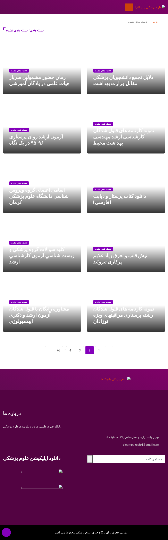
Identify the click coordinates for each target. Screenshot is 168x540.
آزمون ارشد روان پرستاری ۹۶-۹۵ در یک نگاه (36, 139)
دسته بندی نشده (103, 70)
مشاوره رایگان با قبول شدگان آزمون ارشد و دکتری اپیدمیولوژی (39, 315)
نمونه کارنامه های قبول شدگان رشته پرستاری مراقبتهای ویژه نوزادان (123, 315)
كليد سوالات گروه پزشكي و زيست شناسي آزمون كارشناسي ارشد (42, 255)
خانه (155, 21)
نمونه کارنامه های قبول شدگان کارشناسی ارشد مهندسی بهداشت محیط (123, 136)
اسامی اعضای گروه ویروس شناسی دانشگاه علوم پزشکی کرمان (39, 196)
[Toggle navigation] (128, 7)
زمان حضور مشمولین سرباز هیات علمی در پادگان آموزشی (39, 80)
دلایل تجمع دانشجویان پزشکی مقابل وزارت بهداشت (123, 80)
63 (58, 350)
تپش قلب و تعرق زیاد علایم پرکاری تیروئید (120, 258)
